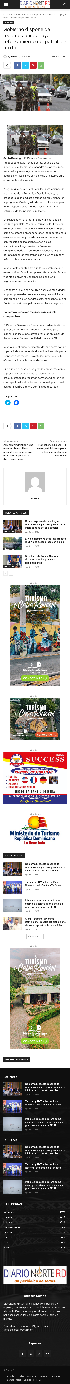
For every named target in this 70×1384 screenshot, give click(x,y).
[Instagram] (31, 1353)
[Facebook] (17, 65)
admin (14, 56)
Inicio (5, 14)
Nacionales (16, 14)
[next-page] (11, 573)
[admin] (5, 56)
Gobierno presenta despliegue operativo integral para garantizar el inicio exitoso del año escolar (45, 524)
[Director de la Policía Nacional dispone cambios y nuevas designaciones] (12, 561)
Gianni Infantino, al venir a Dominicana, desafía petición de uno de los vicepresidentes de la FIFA (45, 922)
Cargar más (33, 936)
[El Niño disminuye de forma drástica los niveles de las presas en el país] (12, 543)
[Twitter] (25, 65)
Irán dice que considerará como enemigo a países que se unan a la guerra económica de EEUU (44, 903)
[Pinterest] (33, 65)
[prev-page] (5, 573)
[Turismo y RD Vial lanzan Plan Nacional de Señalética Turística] (12, 887)
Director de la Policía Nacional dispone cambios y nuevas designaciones (42, 559)
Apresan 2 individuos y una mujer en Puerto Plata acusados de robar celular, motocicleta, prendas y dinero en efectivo (18, 452)
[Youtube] (47, 1353)
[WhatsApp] (41, 65)
